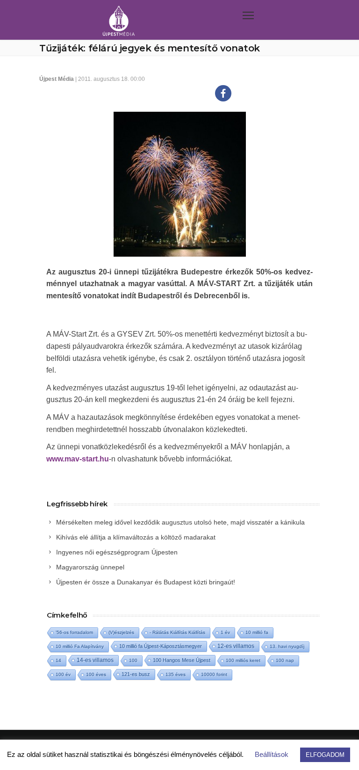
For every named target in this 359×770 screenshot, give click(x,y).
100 (133, 660)
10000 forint (214, 674)
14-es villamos (95, 660)
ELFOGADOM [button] (325, 754)
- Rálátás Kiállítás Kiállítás (177, 632)
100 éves (96, 674)
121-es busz (136, 674)
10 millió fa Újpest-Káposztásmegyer (160, 646)
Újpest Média (56, 79)
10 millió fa (256, 632)
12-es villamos (235, 646)
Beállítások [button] (271, 754)
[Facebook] (223, 93)
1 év (225, 632)
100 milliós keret (243, 660)
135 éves (175, 674)
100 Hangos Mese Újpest (181, 660)
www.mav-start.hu (77, 459)
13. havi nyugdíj (287, 646)
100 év (63, 674)
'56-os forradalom (74, 632)
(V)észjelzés (121, 632)
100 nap (285, 660)
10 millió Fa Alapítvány (80, 646)
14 (58, 660)
